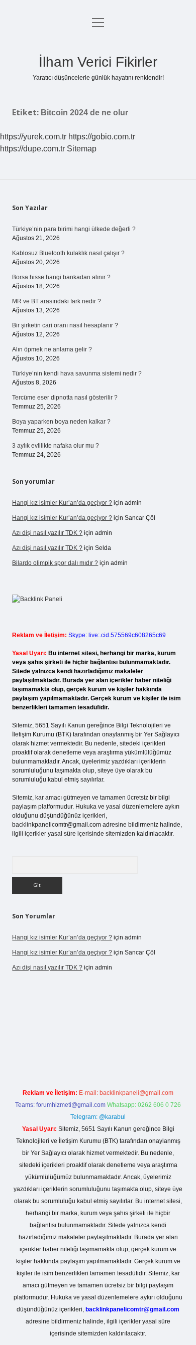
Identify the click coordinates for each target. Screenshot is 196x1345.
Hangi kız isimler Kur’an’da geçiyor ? (62, 502)
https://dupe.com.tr (32, 148)
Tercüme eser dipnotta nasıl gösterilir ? (65, 397)
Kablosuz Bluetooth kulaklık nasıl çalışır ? (68, 253)
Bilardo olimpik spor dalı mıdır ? (55, 562)
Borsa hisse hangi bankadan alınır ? (61, 277)
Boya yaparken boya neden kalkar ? (61, 421)
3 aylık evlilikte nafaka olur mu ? (55, 445)
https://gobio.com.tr (101, 136)
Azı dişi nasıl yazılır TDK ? (47, 532)
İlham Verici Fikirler (98, 62)
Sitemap (81, 148)
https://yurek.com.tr (33, 136)
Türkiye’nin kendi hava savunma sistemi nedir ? (77, 373)
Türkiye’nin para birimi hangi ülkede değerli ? (74, 229)
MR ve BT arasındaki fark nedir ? (56, 301)
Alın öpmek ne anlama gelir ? (52, 349)
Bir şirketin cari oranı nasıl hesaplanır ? (65, 325)
